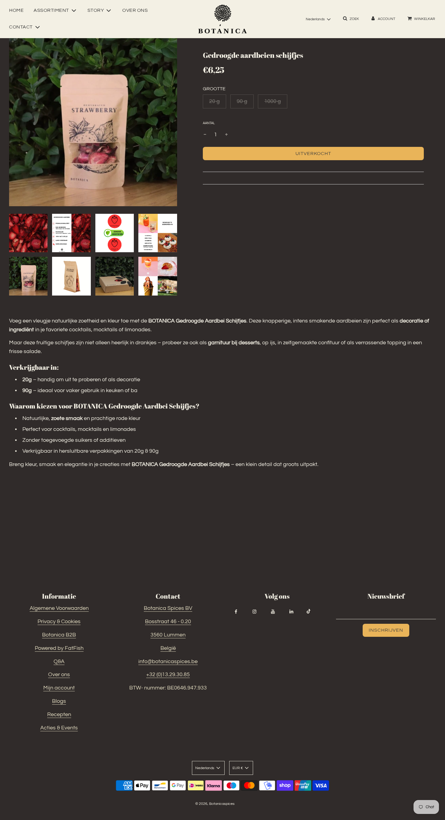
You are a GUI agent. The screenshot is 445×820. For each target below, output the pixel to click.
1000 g (272, 101)
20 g (214, 101)
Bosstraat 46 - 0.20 (168, 621)
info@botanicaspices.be (168, 661)
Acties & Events (59, 728)
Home (16, 10)
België (168, 648)
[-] (205, 135)
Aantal (209, 123)
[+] (226, 135)
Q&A (59, 661)
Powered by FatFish (59, 648)
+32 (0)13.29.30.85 (168, 674)
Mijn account (59, 688)
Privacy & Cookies (59, 621)
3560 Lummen (168, 635)
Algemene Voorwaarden (59, 608)
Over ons (135, 10)
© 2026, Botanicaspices (215, 804)
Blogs (59, 701)
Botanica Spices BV (168, 608)
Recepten (59, 714)
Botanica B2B (59, 635)
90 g (242, 101)
